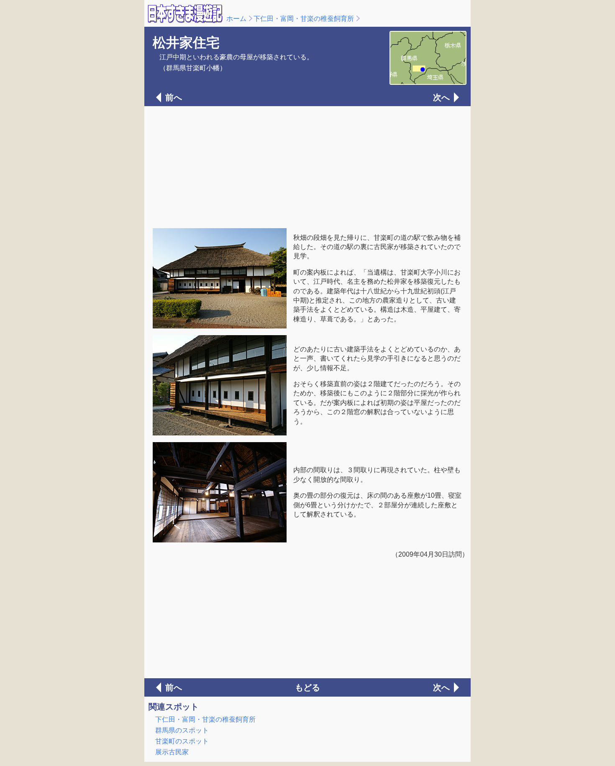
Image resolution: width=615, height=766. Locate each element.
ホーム (236, 18)
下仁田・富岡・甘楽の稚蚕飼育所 (304, 18)
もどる (307, 687)
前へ (173, 97)
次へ (441, 97)
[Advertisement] (307, 166)
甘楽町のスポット (182, 741)
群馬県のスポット (182, 730)
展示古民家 (172, 752)
